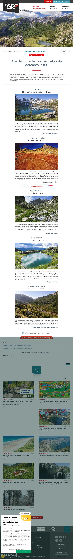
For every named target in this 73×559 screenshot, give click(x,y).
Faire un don (48, 1)
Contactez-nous (61, 556)
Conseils (38, 545)
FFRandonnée (27, 556)
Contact (24, 557)
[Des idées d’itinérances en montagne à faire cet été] (54, 444)
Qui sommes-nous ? (61, 552)
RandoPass (39, 537)
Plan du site (33, 556)
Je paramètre (9, 551)
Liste (67, 378)
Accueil (4, 51)
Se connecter (65, 1)
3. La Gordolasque (36, 191)
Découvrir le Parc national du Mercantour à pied (36, 338)
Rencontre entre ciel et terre (36, 140)
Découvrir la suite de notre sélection (38, 333)
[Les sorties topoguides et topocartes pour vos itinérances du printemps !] (54, 417)
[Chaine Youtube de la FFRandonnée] (64, 537)
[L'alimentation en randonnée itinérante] (18, 471)
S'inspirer (9, 51)
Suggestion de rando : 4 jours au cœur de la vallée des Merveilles (18, 345)
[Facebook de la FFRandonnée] (56, 537)
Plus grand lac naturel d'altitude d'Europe (36, 92)
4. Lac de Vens (36, 238)
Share (4, 406)
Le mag (38, 540)
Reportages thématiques (17, 51)
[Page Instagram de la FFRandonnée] (60, 540)
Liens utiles (61, 548)
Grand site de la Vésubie (36, 193)
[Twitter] (60, 537)
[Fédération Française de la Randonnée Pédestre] (9, 555)
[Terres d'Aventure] (38, 529)
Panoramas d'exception (36, 240)
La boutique (56, 1)
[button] (3, 556)
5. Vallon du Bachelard (36, 286)
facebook (46, 352)
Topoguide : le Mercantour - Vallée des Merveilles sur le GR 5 (17, 348)
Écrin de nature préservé (36, 289)
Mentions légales (39, 556)
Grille (65, 378)
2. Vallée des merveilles (36, 138)
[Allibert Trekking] (50, 529)
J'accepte (24, 551)
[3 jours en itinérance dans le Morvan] (18, 498)
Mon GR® (11, 6)
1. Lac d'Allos (36, 90)
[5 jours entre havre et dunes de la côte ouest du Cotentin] (18, 444)
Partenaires (61, 544)
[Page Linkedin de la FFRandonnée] (56, 540)
